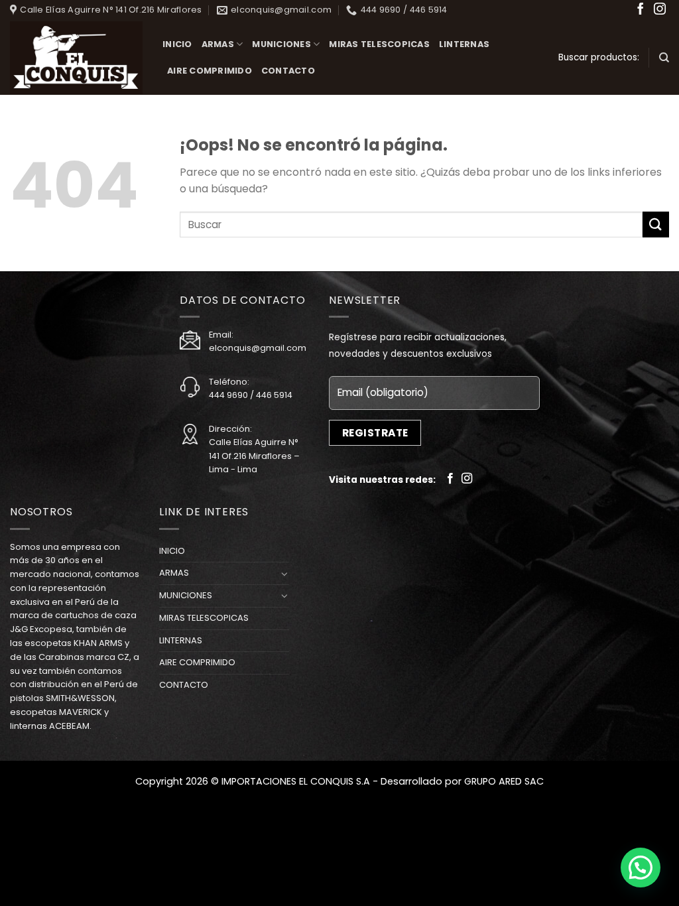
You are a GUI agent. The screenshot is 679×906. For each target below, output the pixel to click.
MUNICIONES (281, 44)
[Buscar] (664, 57)
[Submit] (656, 224)
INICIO (177, 44)
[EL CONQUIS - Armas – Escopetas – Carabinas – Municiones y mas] (76, 58)
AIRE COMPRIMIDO (209, 70)
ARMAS (218, 44)
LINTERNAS (464, 44)
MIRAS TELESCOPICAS (379, 44)
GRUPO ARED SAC (504, 781)
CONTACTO (288, 70)
